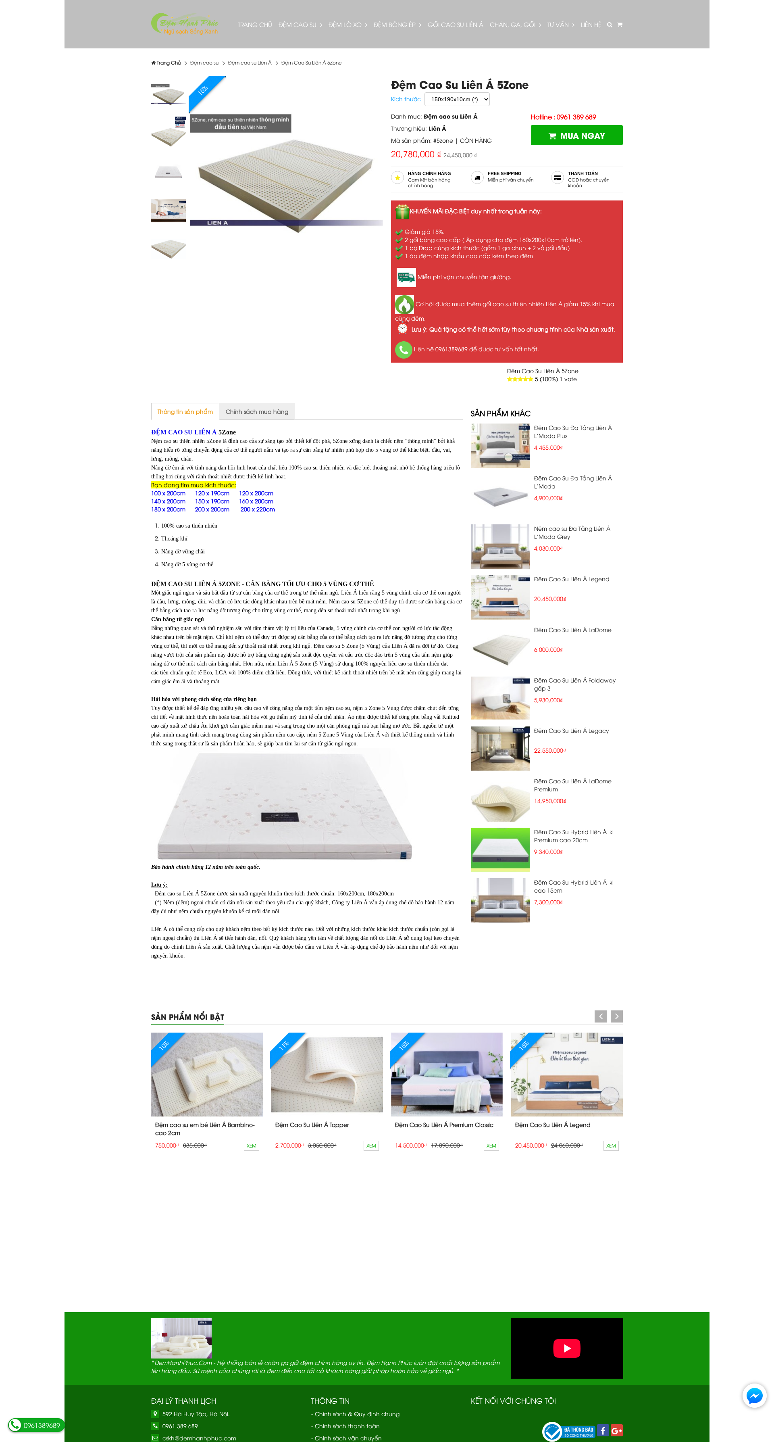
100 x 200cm (168, 493)
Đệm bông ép (395, 24)
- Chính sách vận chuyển (346, 1438)
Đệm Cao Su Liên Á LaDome (573, 629)
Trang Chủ (255, 24)
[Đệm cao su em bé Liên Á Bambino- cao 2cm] (207, 1074)
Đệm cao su (298, 24)
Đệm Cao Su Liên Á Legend (572, 578)
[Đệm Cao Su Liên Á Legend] (567, 1074)
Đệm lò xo (346, 24)
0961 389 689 (180, 1425)
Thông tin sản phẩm (185, 411)
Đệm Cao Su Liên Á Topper (312, 1124)
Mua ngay (582, 135)
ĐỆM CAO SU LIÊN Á (184, 432)
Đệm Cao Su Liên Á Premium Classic (444, 1124)
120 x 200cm (256, 493)
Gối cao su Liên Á (455, 24)
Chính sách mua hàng (257, 411)
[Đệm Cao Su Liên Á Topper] (327, 1074)
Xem (251, 1145)
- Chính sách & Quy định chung (355, 1413)
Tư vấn (558, 24)
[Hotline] (15, 1425)
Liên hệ (591, 24)
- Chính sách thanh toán (345, 1425)
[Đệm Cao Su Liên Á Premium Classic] (447, 1074)
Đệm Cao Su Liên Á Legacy (571, 730)
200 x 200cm (212, 509)
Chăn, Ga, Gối (513, 24)
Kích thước (406, 98)
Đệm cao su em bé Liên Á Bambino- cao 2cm (205, 1128)
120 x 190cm (212, 493)
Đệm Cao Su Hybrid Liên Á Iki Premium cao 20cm (574, 835)
